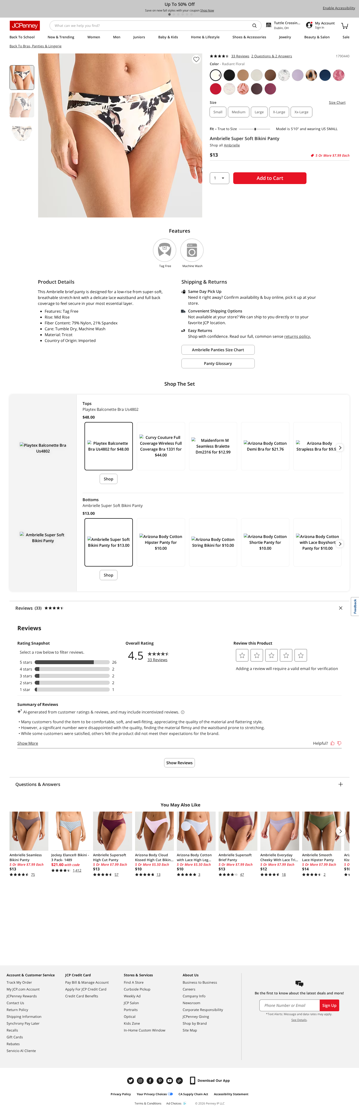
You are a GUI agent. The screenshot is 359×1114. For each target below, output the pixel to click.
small (217, 112)
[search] (256, 26)
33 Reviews (240, 56)
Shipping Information (24, 1016)
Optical (130, 1016)
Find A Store (134, 982)
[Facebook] (151, 1080)
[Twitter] (131, 1080)
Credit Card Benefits (81, 996)
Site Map (190, 1030)
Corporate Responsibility (203, 1009)
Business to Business (200, 982)
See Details (299, 1020)
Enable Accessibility (339, 8)
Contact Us (15, 1003)
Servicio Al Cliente (21, 1050)
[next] (340, 448)
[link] (213, 410)
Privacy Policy (121, 1094)
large (259, 112)
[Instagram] (141, 1080)
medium (238, 112)
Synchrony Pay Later (23, 1023)
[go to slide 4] (182, 14)
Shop (108, 479)
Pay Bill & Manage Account (87, 982)
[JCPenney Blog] (180, 1080)
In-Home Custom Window (144, 1030)
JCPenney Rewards (22, 996)
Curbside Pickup (137, 989)
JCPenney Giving (196, 1016)
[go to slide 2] (174, 14)
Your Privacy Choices (152, 1094)
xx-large (301, 112)
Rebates (13, 1044)
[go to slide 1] (169, 14)
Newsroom (191, 1003)
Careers (189, 989)
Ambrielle (232, 145)
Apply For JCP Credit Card (85, 989)
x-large (279, 112)
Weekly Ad (132, 996)
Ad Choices (173, 1103)
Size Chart (337, 102)
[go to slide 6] (191, 14)
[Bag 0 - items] (344, 26)
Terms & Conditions (148, 1103)
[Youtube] (170, 1080)
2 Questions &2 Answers (271, 56)
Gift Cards (15, 1037)
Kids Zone (132, 1023)
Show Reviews (179, 762)
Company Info (194, 996)
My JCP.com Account (23, 989)
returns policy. (297, 336)
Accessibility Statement (231, 1094)
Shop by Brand (195, 1023)
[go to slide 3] (178, 14)
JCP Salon (131, 1003)
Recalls (12, 1030)
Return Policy (17, 1009)
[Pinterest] (160, 1080)
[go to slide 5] (187, 14)
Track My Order (19, 982)
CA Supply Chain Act (193, 1094)
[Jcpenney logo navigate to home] (25, 26)
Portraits (131, 1009)
